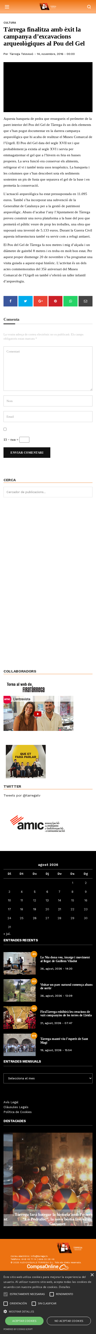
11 (22, 900)
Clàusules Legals (15, 1107)
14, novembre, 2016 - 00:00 (56, 54)
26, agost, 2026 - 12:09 (56, 995)
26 (35, 918)
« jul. (7, 934)
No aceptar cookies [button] (69, 1321)
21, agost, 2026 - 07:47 (56, 1023)
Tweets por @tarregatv (21, 795)
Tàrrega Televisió (21, 54)
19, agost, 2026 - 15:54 (56, 1050)
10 (9, 900)
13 (47, 900)
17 (9, 909)
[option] (48, 1179)
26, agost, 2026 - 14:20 (56, 968)
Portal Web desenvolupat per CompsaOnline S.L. (48, 1272)
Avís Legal (10, 1102)
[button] (48, 1311)
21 (59, 909)
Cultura (9, 22)
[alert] (48, 1302)
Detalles (64, 1287)
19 (34, 909)
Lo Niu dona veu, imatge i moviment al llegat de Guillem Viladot (65, 959)
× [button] (92, 1275)
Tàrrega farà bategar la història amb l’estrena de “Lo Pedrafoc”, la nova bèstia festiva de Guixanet (48, 1219)
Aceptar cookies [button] (24, 1321)
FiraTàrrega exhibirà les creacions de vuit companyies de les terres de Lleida (66, 1013)
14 (59, 900)
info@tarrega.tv (39, 1256)
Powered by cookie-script (18, 1329)
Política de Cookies (17, 1112)
